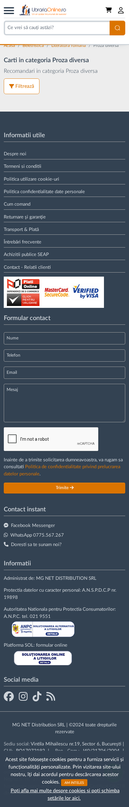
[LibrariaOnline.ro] (42, 10)
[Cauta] (117, 28)
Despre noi (15, 154)
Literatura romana (69, 45)
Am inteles (74, 782)
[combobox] (57, 28)
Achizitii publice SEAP (26, 254)
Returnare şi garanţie (25, 217)
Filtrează (24, 86)
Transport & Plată (21, 229)
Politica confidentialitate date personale (44, 191)
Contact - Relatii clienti (27, 267)
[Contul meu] (121, 10)
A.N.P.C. (12, 616)
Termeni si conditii (22, 166)
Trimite (63, 488)
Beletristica (34, 45)
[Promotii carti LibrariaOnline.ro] (23, 696)
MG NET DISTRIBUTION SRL (66, 578)
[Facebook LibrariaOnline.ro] (9, 696)
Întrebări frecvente (22, 242)
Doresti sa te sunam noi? (36, 544)
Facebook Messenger (33, 525)
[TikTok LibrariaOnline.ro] (37, 696)
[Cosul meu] (109, 10)
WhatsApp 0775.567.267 (37, 535)
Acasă (10, 45)
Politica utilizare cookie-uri (31, 179)
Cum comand (17, 204)
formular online (51, 645)
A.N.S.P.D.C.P (96, 590)
